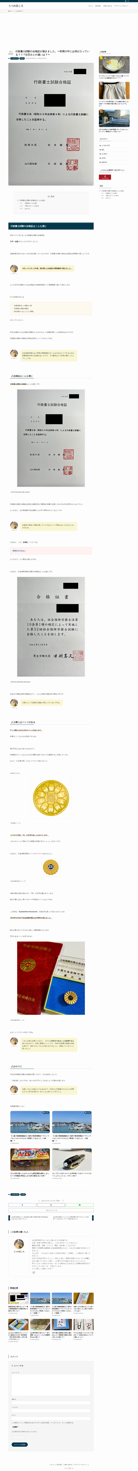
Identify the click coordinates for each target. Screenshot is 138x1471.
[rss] (125, 1)
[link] (33, 1272)
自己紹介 (59, 1464)
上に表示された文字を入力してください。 (25, 1431)
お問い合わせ (68, 1464)
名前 (14, 1399)
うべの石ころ (15, 6)
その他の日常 (14, 58)
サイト (14, 1415)
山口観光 (104, 154)
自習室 (22, 58)
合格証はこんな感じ (30, 203)
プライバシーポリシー (80, 1464)
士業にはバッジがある (31, 206)
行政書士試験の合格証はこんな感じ (33, 200)
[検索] (128, 1)
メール (15, 1407)
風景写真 (104, 162)
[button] (22, 1205)
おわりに (26, 208)
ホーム (53, 1464)
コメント (15, 1372)
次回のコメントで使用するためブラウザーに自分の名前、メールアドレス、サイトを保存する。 (44, 1422)
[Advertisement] (69, 28)
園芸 (102, 149)
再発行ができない (19, 551)
